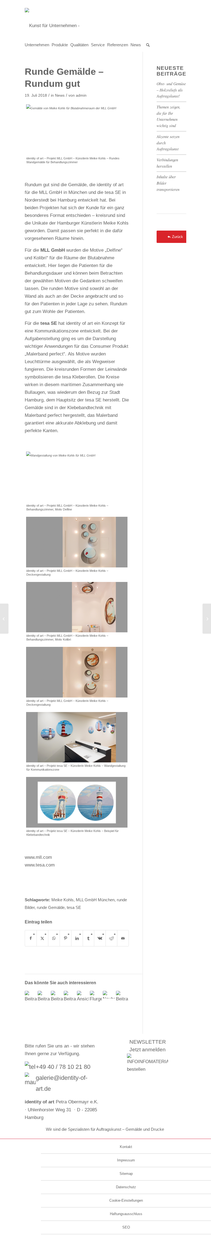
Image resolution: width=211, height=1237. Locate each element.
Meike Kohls (62, 899)
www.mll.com (38, 857)
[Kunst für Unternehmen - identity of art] (105, 26)
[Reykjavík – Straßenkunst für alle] (4, 619)
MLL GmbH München (95, 899)
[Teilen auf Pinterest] (65, 938)
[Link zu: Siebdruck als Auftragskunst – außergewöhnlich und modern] (96, 997)
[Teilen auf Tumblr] (88, 938)
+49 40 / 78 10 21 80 (63, 1066)
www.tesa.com (40, 865)
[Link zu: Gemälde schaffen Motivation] (57, 997)
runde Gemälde (51, 907)
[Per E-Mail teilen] (123, 938)
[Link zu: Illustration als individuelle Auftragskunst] (122, 997)
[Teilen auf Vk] (100, 938)
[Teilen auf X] (42, 938)
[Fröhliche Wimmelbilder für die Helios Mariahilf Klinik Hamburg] (206, 619)
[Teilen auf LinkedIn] (77, 938)
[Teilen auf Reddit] (111, 938)
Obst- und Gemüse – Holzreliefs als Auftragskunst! (171, 90)
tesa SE (74, 907)
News (60, 95)
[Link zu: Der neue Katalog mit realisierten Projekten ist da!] (83, 997)
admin (81, 95)
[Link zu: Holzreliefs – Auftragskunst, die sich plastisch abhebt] (70, 997)
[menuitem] (38, 45)
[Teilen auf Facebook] (31, 938)
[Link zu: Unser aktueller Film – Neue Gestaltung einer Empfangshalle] (31, 997)
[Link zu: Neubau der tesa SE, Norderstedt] (109, 994)
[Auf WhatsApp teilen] (54, 938)
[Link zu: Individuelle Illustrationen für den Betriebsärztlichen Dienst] (44, 997)
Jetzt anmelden (147, 1049)
